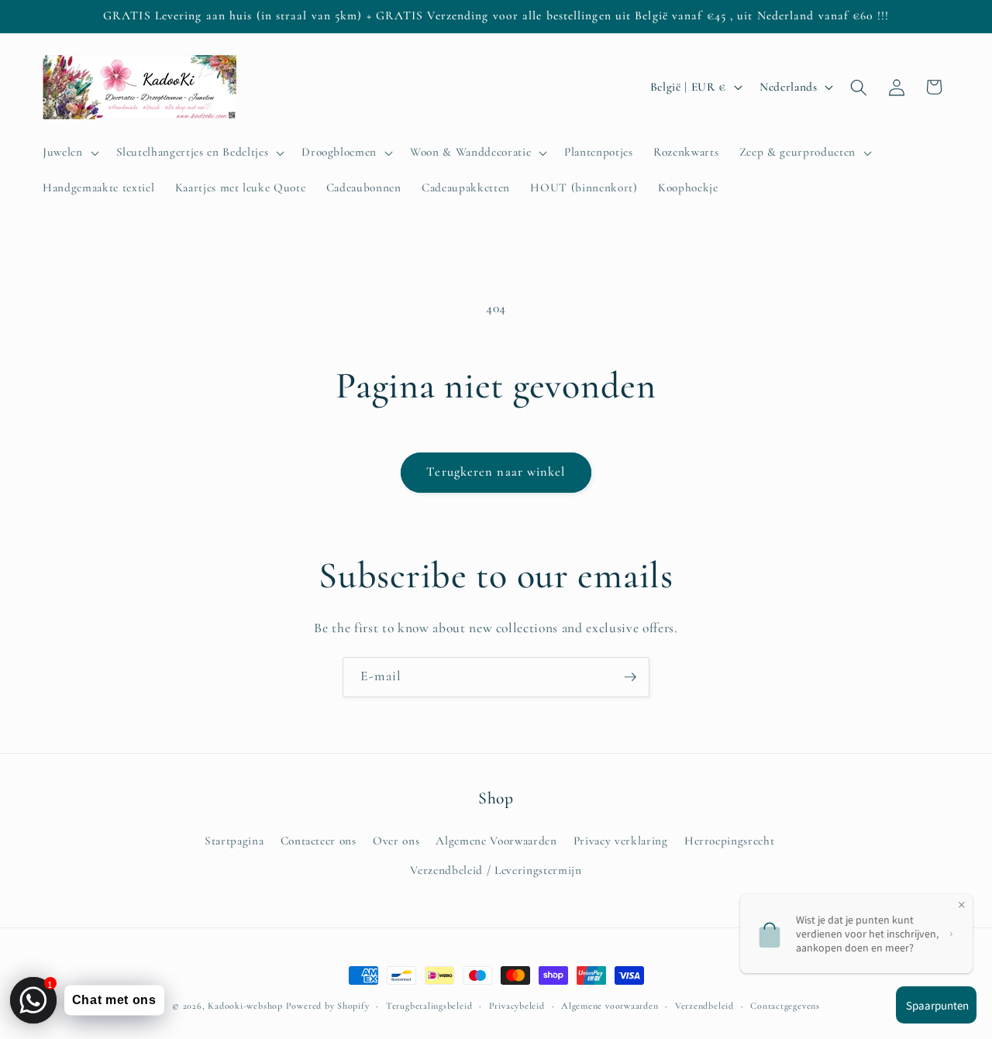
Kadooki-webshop (245, 1005)
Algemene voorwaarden (609, 1005)
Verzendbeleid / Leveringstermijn (495, 870)
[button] (69, 152)
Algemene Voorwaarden (496, 841)
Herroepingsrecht (729, 841)
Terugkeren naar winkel (495, 472)
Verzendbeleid (704, 1005)
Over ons (396, 841)
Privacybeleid (517, 1005)
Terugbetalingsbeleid (429, 1005)
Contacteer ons (318, 841)
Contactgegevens (785, 1005)
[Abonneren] (630, 677)
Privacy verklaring (621, 841)
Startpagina (234, 841)
